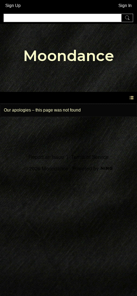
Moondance (68, 56)
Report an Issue (46, 156)
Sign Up (13, 5)
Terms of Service (90, 156)
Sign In (125, 5)
